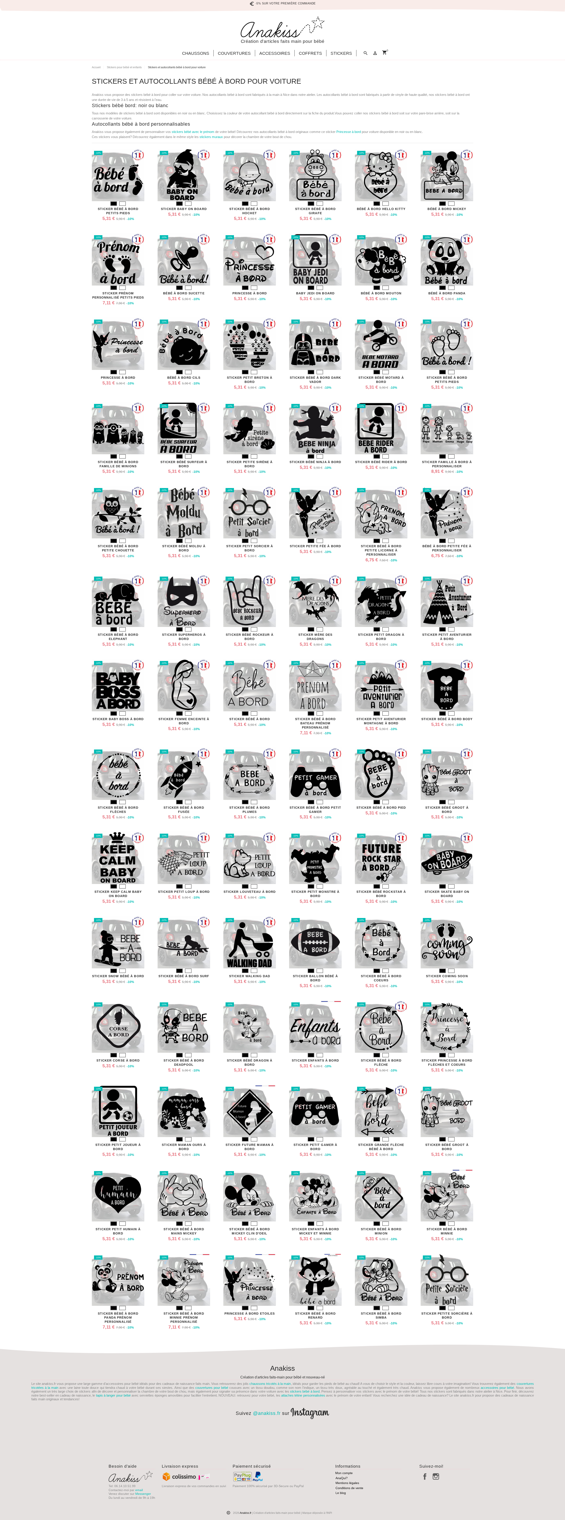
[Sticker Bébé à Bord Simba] (381, 1279)
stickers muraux (211, 137)
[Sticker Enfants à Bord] (315, 1026)
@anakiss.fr (267, 1413)
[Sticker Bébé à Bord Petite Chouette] (118, 512)
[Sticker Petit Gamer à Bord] (315, 1111)
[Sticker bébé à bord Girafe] (315, 175)
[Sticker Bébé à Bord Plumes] (249, 773)
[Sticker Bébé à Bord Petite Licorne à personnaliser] (381, 512)
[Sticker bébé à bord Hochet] (249, 175)
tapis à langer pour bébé (113, 1395)
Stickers (341, 53)
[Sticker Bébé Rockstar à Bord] (381, 857)
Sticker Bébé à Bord (249, 719)
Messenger (143, 1493)
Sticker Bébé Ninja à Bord (315, 462)
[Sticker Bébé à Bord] (249, 685)
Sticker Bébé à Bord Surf (183, 976)
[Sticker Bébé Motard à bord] (381, 343)
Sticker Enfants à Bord (315, 1060)
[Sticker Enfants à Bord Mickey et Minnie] (315, 1195)
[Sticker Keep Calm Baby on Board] (118, 857)
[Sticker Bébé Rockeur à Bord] (249, 600)
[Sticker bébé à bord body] (447, 685)
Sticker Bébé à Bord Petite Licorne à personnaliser (381, 550)
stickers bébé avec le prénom (193, 132)
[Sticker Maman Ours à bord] (184, 1111)
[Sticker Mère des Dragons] (315, 600)
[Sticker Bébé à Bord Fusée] (184, 773)
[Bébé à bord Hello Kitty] (381, 175)
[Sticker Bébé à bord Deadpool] (184, 1026)
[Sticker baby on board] (184, 175)
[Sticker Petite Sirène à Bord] (249, 428)
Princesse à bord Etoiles (249, 1313)
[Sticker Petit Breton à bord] (249, 343)
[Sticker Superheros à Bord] (184, 600)
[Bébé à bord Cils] (184, 343)
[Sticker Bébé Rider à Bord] (381, 428)
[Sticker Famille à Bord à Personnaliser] (447, 428)
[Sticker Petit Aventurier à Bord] (447, 600)
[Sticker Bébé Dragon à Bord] (249, 1026)
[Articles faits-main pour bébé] (282, 27)
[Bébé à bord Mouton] (381, 259)
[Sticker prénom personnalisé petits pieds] (118, 259)
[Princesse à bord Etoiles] (249, 1279)
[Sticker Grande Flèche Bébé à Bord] (381, 1111)
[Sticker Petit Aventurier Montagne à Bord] (381, 685)
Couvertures (234, 53)
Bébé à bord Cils (184, 377)
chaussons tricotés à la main (270, 1384)
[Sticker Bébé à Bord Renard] (315, 1279)
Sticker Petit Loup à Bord (184, 891)
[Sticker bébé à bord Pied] (381, 773)
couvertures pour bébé (211, 1387)
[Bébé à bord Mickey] (447, 175)
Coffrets (310, 53)
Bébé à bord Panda (446, 293)
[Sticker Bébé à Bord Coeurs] (381, 942)
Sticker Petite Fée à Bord (315, 546)
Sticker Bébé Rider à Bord (381, 462)
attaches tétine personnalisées (303, 1395)
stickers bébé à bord (304, 1391)
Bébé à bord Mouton (381, 293)
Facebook (424, 1476)
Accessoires (274, 53)
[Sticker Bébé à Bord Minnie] (447, 1195)
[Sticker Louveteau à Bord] (249, 857)
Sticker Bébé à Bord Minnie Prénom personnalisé (184, 1318)
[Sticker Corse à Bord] (118, 1026)
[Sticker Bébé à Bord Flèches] (118, 773)
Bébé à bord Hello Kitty (381, 209)
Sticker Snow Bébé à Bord (118, 976)
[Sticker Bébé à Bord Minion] (381, 1195)
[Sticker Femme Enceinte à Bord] (184, 685)
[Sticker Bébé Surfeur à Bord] (184, 428)
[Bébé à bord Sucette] (184, 259)
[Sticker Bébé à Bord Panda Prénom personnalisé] (118, 1279)
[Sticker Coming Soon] (447, 942)
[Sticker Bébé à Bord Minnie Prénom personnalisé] (184, 1279)
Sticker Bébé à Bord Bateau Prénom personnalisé (315, 723)
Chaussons (195, 53)
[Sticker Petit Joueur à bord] (118, 1111)
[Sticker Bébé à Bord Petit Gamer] (315, 773)
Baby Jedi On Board (315, 293)
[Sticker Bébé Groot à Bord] (447, 773)
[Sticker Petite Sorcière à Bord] (447, 1279)
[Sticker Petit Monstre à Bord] (315, 857)
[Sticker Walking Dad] (249, 942)
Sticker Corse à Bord (117, 1060)
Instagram (435, 1476)
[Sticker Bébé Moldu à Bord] (184, 512)
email (139, 1490)
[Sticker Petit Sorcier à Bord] (249, 512)
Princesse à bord (348, 132)
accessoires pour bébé (497, 1387)
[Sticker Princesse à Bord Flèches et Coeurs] (447, 1026)
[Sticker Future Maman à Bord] (249, 1111)
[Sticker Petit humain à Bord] (118, 1195)
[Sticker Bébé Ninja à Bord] (315, 428)
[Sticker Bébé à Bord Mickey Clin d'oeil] (249, 1195)
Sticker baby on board (184, 209)
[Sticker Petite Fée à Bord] (315, 512)
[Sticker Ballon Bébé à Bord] (315, 942)
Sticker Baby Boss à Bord (118, 719)
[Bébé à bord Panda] (447, 259)
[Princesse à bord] (249, 259)
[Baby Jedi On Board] (315, 259)
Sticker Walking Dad (249, 976)
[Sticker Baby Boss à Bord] (118, 685)
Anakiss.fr (246, 1512)
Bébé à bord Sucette (183, 293)
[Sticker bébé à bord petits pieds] (118, 175)
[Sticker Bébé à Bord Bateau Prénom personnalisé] (315, 685)
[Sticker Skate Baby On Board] (447, 857)
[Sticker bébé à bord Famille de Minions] (118, 428)
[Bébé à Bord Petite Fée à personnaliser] (447, 512)
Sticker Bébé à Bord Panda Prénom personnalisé (118, 1318)
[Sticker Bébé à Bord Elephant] (118, 600)
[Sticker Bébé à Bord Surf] (184, 942)
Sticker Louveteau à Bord (250, 891)
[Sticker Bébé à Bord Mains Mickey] (184, 1195)
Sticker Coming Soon (447, 976)
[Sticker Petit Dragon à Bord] (381, 600)
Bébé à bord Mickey (447, 209)
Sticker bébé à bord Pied (381, 807)
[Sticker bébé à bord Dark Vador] (315, 343)
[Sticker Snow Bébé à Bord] (118, 942)
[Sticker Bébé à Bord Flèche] (381, 1026)
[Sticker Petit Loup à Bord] (184, 857)
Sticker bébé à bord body (447, 719)
